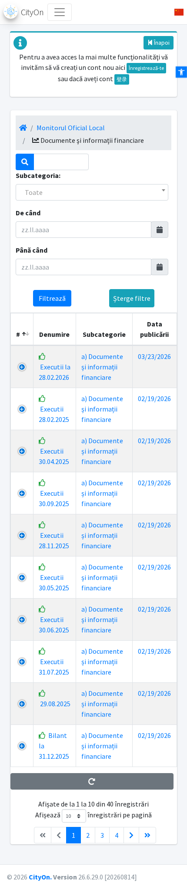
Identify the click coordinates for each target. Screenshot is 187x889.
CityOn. (40, 877)
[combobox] (92, 192)
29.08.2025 (55, 703)
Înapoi (161, 42)
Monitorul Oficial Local (71, 127)
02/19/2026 (154, 398)
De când (28, 212)
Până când (31, 250)
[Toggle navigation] (59, 12)
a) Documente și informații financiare (102, 367)
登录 (122, 79)
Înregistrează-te (146, 68)
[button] (175, 12)
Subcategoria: (38, 175)
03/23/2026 (154, 356)
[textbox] (92, 192)
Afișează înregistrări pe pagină (93, 815)
